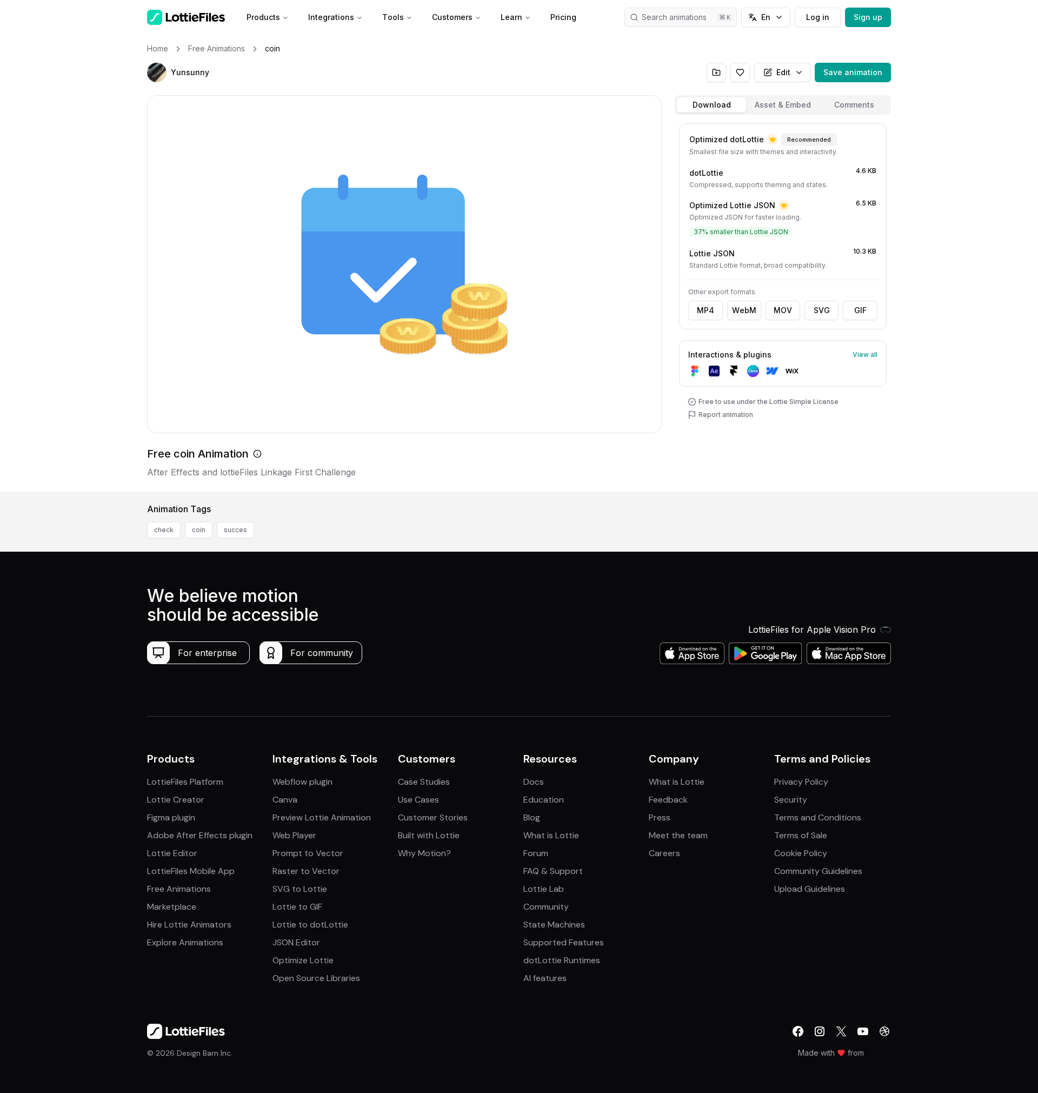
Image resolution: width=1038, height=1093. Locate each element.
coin (198, 530)
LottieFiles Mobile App (191, 871)
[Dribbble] (884, 1031)
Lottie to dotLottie (310, 924)
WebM (744, 310)
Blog (531, 817)
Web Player (294, 835)
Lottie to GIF (297, 906)
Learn (511, 17)
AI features (545, 978)
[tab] (711, 104)
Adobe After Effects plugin (199, 835)
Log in (817, 17)
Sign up (868, 17)
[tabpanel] (783, 305)
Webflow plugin (302, 781)
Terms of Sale (800, 835)
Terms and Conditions (817, 817)
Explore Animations (185, 942)
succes (235, 530)
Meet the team (678, 835)
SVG (822, 310)
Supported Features (563, 942)
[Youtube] (862, 1031)
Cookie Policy (800, 853)
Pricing (563, 17)
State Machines (554, 924)
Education (543, 799)
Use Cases (418, 799)
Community (546, 906)
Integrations (331, 17)
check (164, 530)
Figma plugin (171, 817)
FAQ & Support (553, 871)
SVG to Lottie (299, 889)
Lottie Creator (175, 799)
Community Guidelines (818, 871)
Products (263, 17)
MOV (783, 310)
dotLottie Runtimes (561, 960)
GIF (860, 310)
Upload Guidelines (809, 889)
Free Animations (179, 889)
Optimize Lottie (303, 960)
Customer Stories (433, 817)
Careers (664, 853)
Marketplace (171, 906)
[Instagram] (819, 1031)
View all (865, 354)
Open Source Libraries (316, 978)
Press (659, 817)
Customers (452, 17)
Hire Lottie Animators (189, 924)
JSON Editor (296, 942)
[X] (841, 1031)
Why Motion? (424, 853)
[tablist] (783, 105)
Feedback (668, 799)
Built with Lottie (429, 835)
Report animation (725, 414)
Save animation (852, 72)
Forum (535, 853)
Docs (533, 781)
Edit (783, 72)
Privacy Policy (801, 781)
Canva (284, 799)
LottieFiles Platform (185, 781)
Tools (393, 17)
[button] (157, 72)
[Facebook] (797, 1031)
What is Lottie (551, 835)
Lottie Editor (172, 853)
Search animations (674, 17)
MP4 (705, 310)
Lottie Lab (543, 889)
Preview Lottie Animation (321, 817)
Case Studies (424, 781)
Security (790, 799)
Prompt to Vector (307, 853)
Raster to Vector (306, 871)
